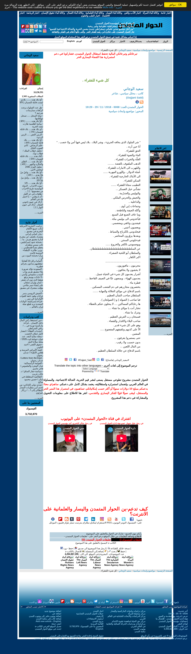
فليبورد (60, 522)
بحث (113, 551)
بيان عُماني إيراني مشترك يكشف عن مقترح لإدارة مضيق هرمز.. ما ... (31, 237)
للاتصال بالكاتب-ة (73, 551)
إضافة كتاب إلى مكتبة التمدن (48, 618)
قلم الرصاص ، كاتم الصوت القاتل (33, 146)
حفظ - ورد (68, 548)
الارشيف (99, 616)
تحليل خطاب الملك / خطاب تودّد (33, 152)
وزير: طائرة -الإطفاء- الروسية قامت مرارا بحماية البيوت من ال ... (32, 254)
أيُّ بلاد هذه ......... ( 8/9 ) (30, 121)
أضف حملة (56, 624)
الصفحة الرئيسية (165, 50)
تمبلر (72, 522)
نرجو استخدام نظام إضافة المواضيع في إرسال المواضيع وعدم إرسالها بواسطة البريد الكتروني (146, 638)
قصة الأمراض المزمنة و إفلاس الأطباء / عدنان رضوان (31, 352)
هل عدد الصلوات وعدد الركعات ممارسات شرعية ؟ (32, 110)
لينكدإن (93, 522)
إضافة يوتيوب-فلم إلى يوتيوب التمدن (45, 616)
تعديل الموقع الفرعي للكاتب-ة (48, 626)
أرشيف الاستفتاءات (95, 618)
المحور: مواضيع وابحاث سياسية (126, 111)
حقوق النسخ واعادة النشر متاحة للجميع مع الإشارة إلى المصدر (77, 636)
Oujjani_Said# (85, 360)
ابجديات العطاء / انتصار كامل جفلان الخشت (31, 332)
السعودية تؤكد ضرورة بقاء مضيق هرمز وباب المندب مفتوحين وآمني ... (31, 272)
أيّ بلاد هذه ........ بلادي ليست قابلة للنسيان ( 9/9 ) (31, 102)
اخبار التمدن (98, 611)
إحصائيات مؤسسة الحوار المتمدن (173, 621)
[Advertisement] (160, 97)
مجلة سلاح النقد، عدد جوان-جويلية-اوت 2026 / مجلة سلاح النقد (32, 339)
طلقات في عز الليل (32, 194)
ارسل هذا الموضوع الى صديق (91, 548)
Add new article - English (48, 621)
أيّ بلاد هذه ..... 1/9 (33, 183)
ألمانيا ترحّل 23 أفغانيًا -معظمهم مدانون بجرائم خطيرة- (32, 264)
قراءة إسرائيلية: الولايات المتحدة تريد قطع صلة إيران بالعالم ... (31, 304)
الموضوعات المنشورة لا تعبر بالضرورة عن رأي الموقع (164, 636)
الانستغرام (102, 522)
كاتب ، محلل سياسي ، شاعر (127, 93)
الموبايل (53, 522)
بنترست (78, 522)
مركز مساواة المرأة (136, 613)
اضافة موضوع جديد (52, 611)
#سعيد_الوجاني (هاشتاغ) (117, 360)
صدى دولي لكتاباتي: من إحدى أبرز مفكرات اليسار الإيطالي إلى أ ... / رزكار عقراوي (31, 388)
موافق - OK (175, 4)
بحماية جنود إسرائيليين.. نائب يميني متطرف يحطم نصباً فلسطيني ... (31, 245)
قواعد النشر (182, 624)
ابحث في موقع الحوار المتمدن (48, 629)
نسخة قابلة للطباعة (120, 548)
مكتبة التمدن (140, 631)
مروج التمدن (98, 621)
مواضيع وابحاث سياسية (144, 50)
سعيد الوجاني (124, 50)
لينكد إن (101, 602)
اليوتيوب (116, 522)
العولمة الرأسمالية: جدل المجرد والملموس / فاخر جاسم (31, 366)
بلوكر (66, 522)
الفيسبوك (131, 522)
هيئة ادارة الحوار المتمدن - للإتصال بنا (172, 618)
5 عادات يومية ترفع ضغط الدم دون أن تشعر (32, 278)
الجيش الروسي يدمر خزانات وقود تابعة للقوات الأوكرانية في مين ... (31, 296)
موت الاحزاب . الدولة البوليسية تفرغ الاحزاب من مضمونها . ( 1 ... (32, 188)
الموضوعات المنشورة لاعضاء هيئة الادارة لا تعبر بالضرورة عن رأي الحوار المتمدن (69, 638)
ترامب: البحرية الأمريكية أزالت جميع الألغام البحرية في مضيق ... (31, 229)
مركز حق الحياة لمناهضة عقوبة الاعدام (128, 621)
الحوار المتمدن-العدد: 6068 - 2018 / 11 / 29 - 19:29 (114, 107)
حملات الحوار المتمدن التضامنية (89, 613)
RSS (109, 522)
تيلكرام (86, 522)
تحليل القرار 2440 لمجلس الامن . (34, 168)
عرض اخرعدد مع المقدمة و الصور (173, 616)
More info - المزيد (112, 7)
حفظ (122, 551)
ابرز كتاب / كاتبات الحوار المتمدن (173, 626)
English (99, 629)
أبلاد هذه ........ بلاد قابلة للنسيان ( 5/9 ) (31, 157)
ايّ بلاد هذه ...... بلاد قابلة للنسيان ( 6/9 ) (33, 141)
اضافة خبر (56, 613)
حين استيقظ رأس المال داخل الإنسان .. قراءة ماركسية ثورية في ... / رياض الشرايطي (31, 324)
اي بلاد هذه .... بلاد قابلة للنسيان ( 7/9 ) (31, 130)
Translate (104, 371)
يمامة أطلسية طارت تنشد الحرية (33, 125)
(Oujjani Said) (134, 97)
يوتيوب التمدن (139, 629)
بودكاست (33, 602)
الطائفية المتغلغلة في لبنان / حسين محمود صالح (32, 379)
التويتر (124, 522)
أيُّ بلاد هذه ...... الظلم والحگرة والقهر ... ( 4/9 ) (32, 162)
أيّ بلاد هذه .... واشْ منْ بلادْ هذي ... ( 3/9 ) (31, 173)
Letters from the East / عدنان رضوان (31, 359)
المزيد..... (168, 334)
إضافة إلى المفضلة (95, 551)
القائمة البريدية (97, 624)
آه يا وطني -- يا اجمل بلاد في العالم (32, 197)
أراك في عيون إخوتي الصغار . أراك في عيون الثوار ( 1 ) (32, 205)
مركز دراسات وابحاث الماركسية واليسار (128, 611)
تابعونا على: (139, 521)
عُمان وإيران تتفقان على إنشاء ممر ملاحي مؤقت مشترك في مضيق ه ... (31, 286)
